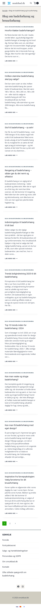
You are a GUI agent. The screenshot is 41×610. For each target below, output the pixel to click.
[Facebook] (18, 586)
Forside (4, 11)
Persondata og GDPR (11, 556)
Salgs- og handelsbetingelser (15, 550)
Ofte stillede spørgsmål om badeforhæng (14, 574)
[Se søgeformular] (31, 3)
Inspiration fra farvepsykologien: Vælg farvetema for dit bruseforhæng (20, 479)
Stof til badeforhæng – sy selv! (19, 127)
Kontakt (5, 567)
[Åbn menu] (4, 3)
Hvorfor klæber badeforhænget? (20, 30)
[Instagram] (23, 586)
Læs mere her (11, 61)
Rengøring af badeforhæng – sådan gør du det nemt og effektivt (18, 173)
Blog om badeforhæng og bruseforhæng (19, 27)
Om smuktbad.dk (10, 561)
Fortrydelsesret (9, 545)
